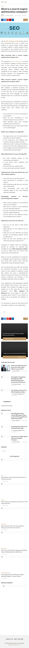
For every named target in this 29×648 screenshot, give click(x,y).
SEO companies (16, 61)
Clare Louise (9, 15)
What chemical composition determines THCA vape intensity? (14, 502)
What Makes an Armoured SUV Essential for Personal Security (13, 478)
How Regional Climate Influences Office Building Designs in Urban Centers (12, 575)
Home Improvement (5, 572)
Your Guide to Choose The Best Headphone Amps (19, 391)
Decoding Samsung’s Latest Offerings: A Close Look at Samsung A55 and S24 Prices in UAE (19, 416)
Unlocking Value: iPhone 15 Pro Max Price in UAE (19, 427)
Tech (2, 6)
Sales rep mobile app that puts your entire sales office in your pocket (19, 367)
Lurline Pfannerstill (19, 394)
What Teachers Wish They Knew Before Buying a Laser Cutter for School (12, 526)
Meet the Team (18, 639)
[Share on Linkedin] (13, 20)
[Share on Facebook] (2, 20)
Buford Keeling (17, 384)
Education (3, 524)
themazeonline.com (15, 645)
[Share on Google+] (7, 20)
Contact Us (9, 639)
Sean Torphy (16, 371)
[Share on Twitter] (5, 20)
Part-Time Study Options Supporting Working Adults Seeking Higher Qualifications (14, 551)
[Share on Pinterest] (10, 20)
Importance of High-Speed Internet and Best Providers (19, 438)
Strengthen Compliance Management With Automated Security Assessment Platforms (18, 379)
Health (3, 499)
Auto (2, 475)
